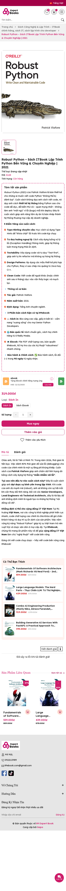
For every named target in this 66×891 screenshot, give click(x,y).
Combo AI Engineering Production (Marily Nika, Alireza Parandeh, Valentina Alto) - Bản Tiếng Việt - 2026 (37, 608)
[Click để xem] (33, 92)
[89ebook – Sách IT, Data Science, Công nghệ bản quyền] (11, 11)
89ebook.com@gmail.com (18, 765)
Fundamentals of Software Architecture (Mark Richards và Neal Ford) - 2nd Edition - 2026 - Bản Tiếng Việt (38, 571)
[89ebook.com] (11, 745)
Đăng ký (60, 814)
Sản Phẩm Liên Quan (16, 672)
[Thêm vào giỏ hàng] (27, 712)
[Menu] (61, 12)
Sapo (40, 827)
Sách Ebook (22, 405)
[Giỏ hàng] (54, 12)
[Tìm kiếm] (62, 19)
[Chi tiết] (51, 378)
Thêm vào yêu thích (35, 440)
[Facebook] (4, 773)
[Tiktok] (11, 773)
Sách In (7, 405)
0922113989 (11, 760)
